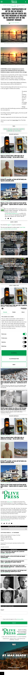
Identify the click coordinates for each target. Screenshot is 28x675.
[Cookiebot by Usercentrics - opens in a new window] (21, 308)
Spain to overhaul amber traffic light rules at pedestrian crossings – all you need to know (12, 156)
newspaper (22, 129)
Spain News (15, 120)
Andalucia (6, 129)
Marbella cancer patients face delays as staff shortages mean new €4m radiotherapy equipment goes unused (13, 408)
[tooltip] (6, 218)
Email (2, 610)
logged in (9, 224)
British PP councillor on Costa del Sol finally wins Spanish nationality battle (13, 180)
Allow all (14, 352)
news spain (16, 129)
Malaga (19, 5)
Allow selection (14, 358)
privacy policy (20, 619)
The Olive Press (17, 130)
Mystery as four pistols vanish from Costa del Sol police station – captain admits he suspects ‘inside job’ (14, 204)
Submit (14, 623)
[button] (26, 529)
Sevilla (23, 5)
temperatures (10, 130)
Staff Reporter (15, 22)
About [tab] (23, 312)
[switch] (25, 338)
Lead (15, 5)
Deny (14, 364)
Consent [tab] (5, 312)
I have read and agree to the (13, 619)
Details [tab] (14, 312)
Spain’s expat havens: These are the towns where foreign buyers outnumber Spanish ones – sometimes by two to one (14, 383)
